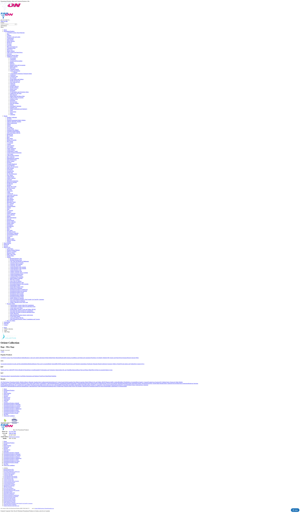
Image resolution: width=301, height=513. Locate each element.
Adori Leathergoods (12, 123)
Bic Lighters (10, 135)
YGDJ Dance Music (15, 316)
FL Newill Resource (12, 174)
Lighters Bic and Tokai (15, 93)
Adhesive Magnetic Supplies (14, 121)
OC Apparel (10, 210)
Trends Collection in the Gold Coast (19, 302)
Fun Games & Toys (15, 82)
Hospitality (12, 90)
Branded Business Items (16, 260)
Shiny (8, 229)
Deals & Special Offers (12, 55)
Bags (8, 34)
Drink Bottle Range (12, 159)
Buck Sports (10, 141)
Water (11, 113)
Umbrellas (12, 114)
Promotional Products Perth (17, 296)
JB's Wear (9, 189)
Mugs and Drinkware (12, 46)
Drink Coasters (10, 161)
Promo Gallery (10, 223)
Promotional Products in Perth (11, 410)
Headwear (9, 42)
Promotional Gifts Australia (17, 293)
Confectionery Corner (12, 151)
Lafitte (8, 192)
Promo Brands (10, 220)
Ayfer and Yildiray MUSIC (13, 133)
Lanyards (9, 45)
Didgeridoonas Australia (13, 158)
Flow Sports (10, 175)
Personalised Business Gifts (17, 282)
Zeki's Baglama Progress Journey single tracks (21, 315)
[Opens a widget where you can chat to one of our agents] (295, 510)
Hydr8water (10, 183)
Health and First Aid (15, 80)
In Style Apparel (11, 188)
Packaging (12, 100)
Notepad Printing (11, 206)
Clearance (9, 54)
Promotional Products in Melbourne (19, 289)
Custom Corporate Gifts (16, 271)
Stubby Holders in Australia (17, 298)
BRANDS (12, 68)
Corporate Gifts (14, 76)
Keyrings (9, 44)
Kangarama (10, 190)
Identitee (9, 185)
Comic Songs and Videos (16, 308)
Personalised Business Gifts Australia (19, 284)
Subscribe (6, 323)
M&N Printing (10, 196)
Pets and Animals (14, 103)
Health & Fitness (14, 87)
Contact (6, 325)
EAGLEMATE (11, 165)
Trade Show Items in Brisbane (17, 301)
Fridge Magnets (11, 41)
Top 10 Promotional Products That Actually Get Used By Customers (27, 299)
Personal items (13, 102)
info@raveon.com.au (14, 436)
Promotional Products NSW (17, 292)
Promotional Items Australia (17, 295)
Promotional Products (9, 31)
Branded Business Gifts (16, 258)
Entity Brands (10, 168)
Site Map (6, 414)
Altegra (9, 126)
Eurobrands (10, 169)
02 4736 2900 (12, 431)
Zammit (9, 241)
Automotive (13, 59)
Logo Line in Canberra (15, 281)
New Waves (10, 205)
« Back (2, 351)
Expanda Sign (10, 171)
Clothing (9, 35)
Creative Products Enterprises (14, 152)
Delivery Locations (11, 251)
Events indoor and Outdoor (17, 79)
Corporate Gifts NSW (15, 265)
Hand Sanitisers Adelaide (16, 278)
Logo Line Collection (12, 195)
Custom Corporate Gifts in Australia (19, 272)
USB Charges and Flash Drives (14, 52)
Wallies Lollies (10, 238)
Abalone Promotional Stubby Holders (16, 120)
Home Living (13, 89)
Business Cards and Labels (13, 37)
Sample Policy (10, 255)
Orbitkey (9, 212)
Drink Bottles (10, 39)
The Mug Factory (11, 231)
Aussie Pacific (10, 128)
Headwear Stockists (12, 182)
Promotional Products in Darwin (12, 407)
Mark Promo (10, 200)
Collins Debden (11, 150)
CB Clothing (10, 147)
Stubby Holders (11, 51)
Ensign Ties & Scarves (12, 166)
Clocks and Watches (15, 70)
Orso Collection (11, 214)
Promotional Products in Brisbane (12, 404)
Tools (11, 110)
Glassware (12, 83)
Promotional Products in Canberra (12, 406)
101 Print (9, 118)
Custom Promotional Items (16, 274)
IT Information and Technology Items (19, 92)
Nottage (9, 207)
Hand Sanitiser (7, 243)
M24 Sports (10, 198)
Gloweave (9, 179)
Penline (9, 216)
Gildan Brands (10, 176)
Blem (8, 137)
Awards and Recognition (16, 61)
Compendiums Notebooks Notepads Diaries (21, 73)
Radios (11, 104)
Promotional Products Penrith (11, 413)
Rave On (9, 227)
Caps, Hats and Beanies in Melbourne (19, 261)
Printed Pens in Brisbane (16, 288)
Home (5, 30)
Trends (8, 237)
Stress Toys (10, 49)
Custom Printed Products (16, 275)
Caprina (9, 144)
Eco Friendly (13, 78)
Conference (13, 75)
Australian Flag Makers (12, 130)
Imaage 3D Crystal (11, 186)
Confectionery (10, 38)
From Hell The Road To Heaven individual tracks (22, 312)
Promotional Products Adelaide (11, 403)
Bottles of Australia (11, 140)
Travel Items (13, 111)
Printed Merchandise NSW (16, 286)
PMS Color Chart (11, 254)
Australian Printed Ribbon (13, 131)
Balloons (12, 63)
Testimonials (7, 322)
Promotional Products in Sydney (12, 411)
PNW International (11, 217)
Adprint (9, 124)
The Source (10, 236)
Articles (9, 257)
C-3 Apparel (10, 142)
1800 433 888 (4, 21)
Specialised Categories (15, 106)
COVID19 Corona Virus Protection (16, 32)
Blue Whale (10, 138)
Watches (15, 72)
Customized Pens (11, 48)
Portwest (9, 219)
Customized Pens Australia (16, 277)
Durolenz (9, 162)
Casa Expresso (10, 145)
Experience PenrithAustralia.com (47, 508)
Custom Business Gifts (15, 269)
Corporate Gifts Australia (16, 264)
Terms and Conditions (9, 415)
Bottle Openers (13, 66)
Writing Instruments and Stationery (18, 109)
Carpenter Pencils (14, 69)
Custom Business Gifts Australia (18, 268)
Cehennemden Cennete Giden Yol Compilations (22, 305)
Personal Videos (11, 253)
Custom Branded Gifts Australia (18, 267)
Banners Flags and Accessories (17, 65)
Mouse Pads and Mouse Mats (17, 96)
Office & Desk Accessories (16, 97)
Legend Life (10, 193)
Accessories (13, 58)
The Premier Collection (12, 233)
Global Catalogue (11, 178)
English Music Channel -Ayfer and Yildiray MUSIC (23, 309)
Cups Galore (10, 154)
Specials (6, 246)
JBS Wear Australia (15, 279)
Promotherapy (10, 226)
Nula (8, 209)
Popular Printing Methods (13, 250)
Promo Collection (11, 222)
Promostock (10, 224)
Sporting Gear (13, 107)
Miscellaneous (13, 94)
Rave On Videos (11, 320)
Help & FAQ (7, 247)
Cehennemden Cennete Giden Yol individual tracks (22, 306)
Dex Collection (10, 157)
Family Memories (14, 313)
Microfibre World (11, 202)
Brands (5, 116)
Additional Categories (12, 56)
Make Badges (10, 199)
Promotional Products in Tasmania (18, 291)
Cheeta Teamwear (11, 148)
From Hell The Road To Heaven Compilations (21, 310)
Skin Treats (9, 230)
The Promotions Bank (12, 234)
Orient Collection (11, 213)
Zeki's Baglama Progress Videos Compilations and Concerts (25, 319)
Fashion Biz (10, 172)
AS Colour (9, 127)
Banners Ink (10, 134)
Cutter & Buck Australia (13, 155)
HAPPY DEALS (14, 86)
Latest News (10, 248)
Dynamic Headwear (12, 164)
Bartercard (6, 244)
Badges (12, 62)
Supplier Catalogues (12, 117)
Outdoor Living (14, 99)
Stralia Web (37, 508)
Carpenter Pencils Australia (16, 262)
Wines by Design (11, 240)
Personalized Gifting (15, 285)
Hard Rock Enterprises (12, 181)
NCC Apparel (10, 203)
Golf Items (12, 85)
